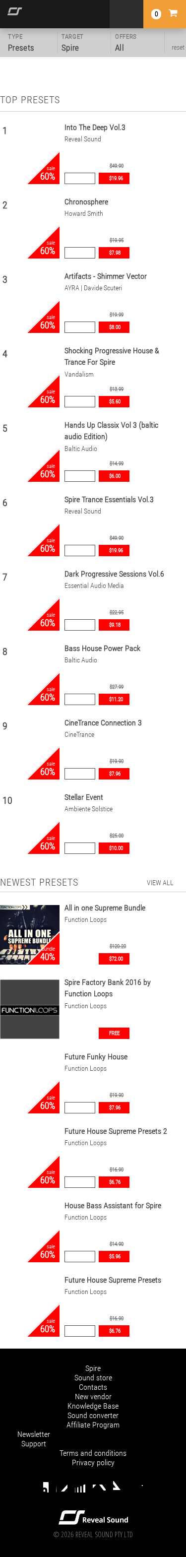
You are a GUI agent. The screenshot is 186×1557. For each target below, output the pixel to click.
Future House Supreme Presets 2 (115, 1131)
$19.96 (116, 178)
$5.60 (115, 401)
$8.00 (115, 327)
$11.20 (116, 699)
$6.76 (115, 1182)
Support (33, 1443)
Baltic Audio (80, 449)
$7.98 (115, 253)
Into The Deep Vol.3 (94, 127)
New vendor (93, 1396)
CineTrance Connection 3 (103, 722)
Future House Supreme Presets (112, 1280)
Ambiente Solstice (88, 809)
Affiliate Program (93, 1424)
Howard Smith (83, 213)
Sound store (93, 1377)
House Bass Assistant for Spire (112, 1205)
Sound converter (93, 1415)
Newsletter (33, 1434)
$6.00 (115, 476)
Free (114, 1033)
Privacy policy (93, 1462)
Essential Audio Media (94, 586)
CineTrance (79, 734)
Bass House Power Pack (102, 648)
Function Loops (85, 919)
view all (160, 883)
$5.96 (115, 1256)
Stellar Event (83, 797)
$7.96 (115, 774)
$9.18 (115, 625)
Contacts (93, 1387)
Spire (93, 1368)
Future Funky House (95, 1056)
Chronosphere (86, 201)
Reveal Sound (82, 139)
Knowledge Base (93, 1406)
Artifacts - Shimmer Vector (105, 276)
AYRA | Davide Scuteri (93, 288)
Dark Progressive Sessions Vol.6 (114, 574)
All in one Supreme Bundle (104, 907)
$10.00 (116, 848)
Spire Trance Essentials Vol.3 (109, 499)
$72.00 (116, 959)
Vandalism (79, 374)
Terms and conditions (93, 1453)
